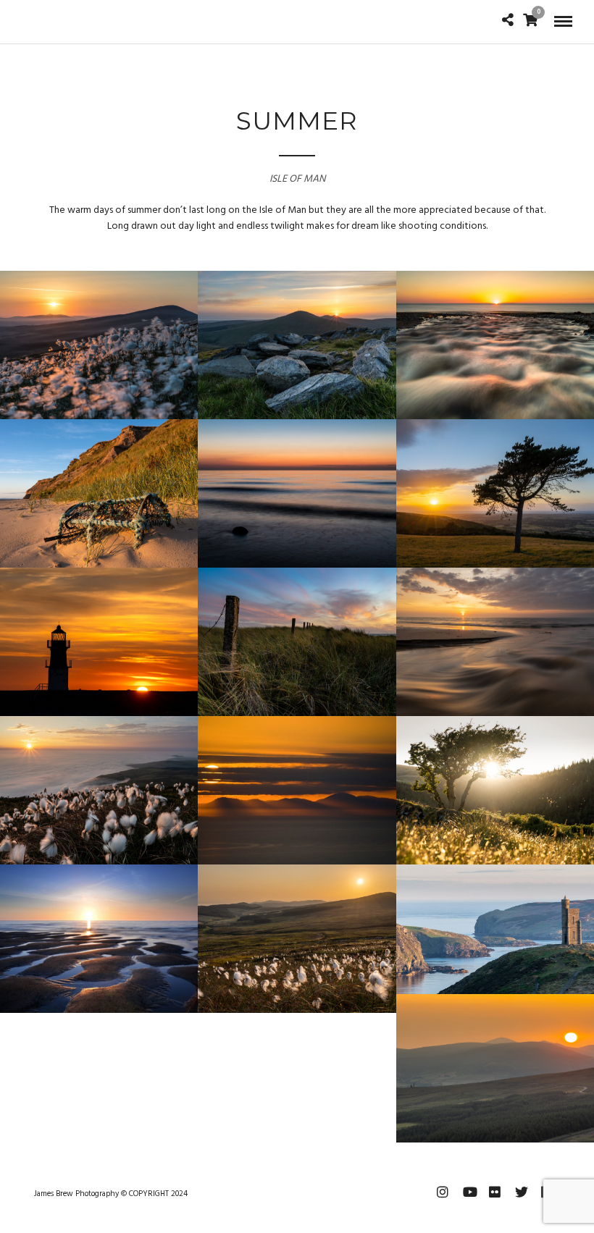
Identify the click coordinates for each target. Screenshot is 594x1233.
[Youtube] (468, 1191)
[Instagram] (442, 1191)
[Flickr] (495, 1191)
